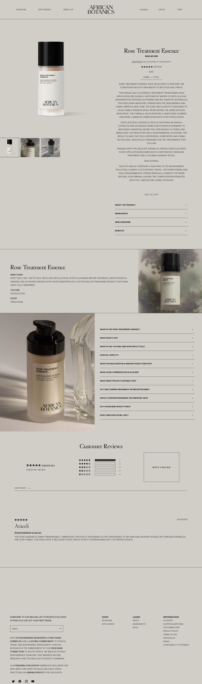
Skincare (107, 620)
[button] (21, 10)
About (136, 620)
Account (168, 620)
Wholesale (169, 638)
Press (166, 641)
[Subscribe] (60, 628)
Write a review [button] (161, 467)
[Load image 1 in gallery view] (9, 147)
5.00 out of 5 (48, 465)
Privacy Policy (170, 631)
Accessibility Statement (176, 645)
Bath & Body (108, 624)
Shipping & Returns (173, 624)
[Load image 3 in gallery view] (50, 147)
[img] (21, 519)
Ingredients (139, 624)
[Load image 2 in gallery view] (30, 147)
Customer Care (171, 627)
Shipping (137, 62)
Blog (135, 627)
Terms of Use (170, 634)
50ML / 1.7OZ (151, 77)
